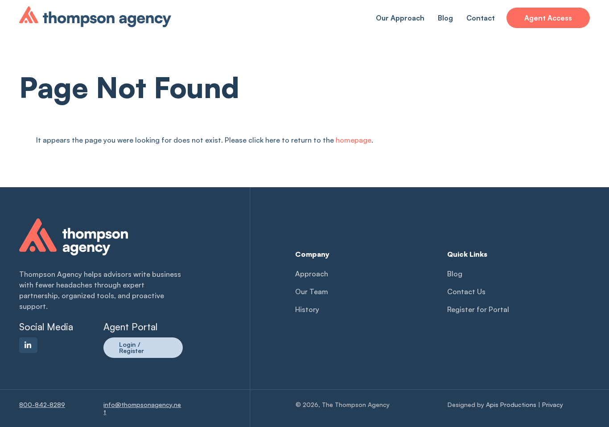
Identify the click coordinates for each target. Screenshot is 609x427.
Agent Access (548, 17)
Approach (311, 273)
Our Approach (400, 17)
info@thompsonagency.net (142, 408)
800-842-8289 (42, 404)
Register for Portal (478, 309)
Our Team (311, 291)
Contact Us (466, 291)
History (307, 309)
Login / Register (131, 347)
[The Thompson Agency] (95, 22)
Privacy (552, 404)
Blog (445, 17)
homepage (353, 139)
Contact (480, 17)
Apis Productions (511, 404)
